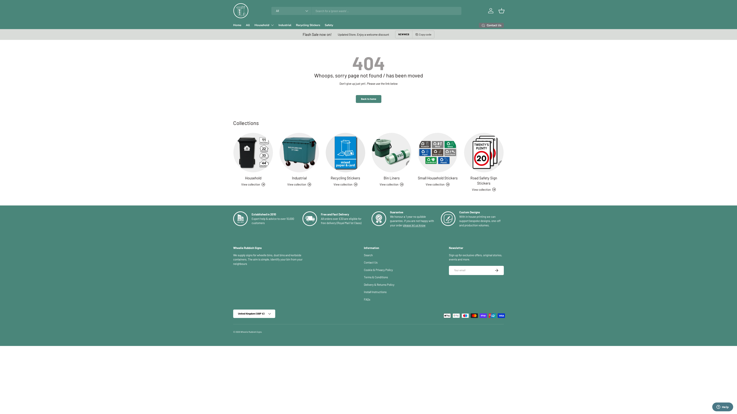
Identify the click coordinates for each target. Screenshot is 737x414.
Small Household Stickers (438, 178)
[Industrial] (299, 152)
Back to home (368, 98)
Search (368, 255)
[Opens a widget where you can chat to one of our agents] (722, 407)
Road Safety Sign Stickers (483, 180)
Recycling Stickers (308, 25)
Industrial (284, 25)
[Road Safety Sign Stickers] (484, 152)
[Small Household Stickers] (437, 152)
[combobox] (366, 11)
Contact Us (371, 262)
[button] (501, 11)
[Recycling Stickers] (345, 152)
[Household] (253, 152)
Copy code (425, 34)
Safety (329, 25)
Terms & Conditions (376, 277)
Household (261, 25)
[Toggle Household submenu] (272, 25)
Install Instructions (375, 292)
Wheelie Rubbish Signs (251, 332)
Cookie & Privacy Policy (378, 270)
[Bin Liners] (391, 152)
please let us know (414, 225)
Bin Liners (392, 178)
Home (237, 25)
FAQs (367, 299)
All (248, 25)
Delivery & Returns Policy (379, 284)
